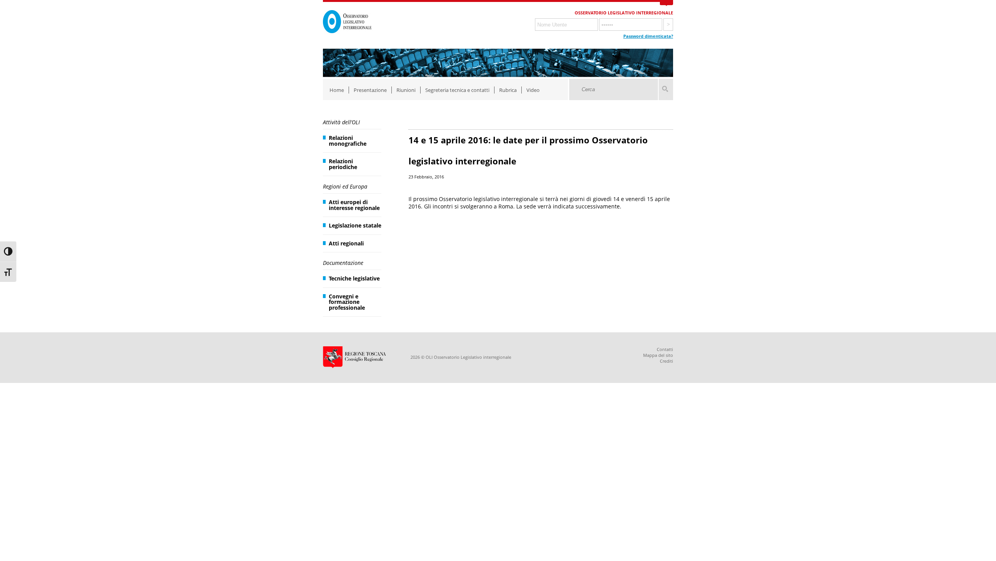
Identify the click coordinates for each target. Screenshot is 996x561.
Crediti (666, 361)
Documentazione (343, 262)
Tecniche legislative (354, 278)
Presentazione (370, 90)
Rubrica (508, 90)
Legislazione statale (355, 225)
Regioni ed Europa (345, 186)
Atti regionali (346, 243)
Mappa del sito (658, 355)
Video (533, 90)
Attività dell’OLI (341, 122)
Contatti (665, 349)
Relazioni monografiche (347, 140)
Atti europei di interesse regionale (354, 204)
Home (337, 90)
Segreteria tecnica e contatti (457, 90)
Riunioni (406, 90)
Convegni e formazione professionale (347, 302)
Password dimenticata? (648, 36)
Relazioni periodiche (343, 163)
